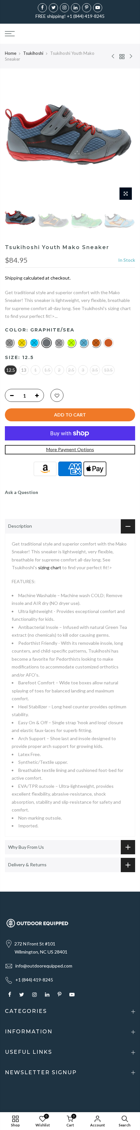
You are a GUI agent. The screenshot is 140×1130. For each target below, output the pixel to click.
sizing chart (49, 567)
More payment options (70, 449)
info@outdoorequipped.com (43, 965)
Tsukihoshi (33, 53)
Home (10, 53)
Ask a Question (21, 492)
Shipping (13, 278)
